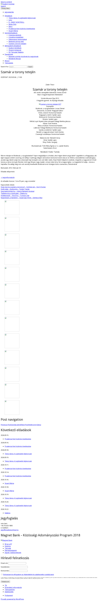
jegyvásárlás (9, 12)
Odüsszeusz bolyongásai (18, 39)
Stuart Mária (13, 31)
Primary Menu (5, 8)
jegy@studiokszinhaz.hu (9, 530)
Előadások (8, 16)
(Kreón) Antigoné (15, 50)
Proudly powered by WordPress (12, 599)
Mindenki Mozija (15, 59)
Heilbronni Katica (31, 425)
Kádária (7, 513)
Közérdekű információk (13, 587)
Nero (10, 26)
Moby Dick (12, 24)
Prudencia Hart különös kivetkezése (22, 29)
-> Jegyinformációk (8, 177)
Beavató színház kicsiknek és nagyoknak (23, 56)
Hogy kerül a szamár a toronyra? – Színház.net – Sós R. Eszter (23, 187)
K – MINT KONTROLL (16, 22)
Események (9, 54)
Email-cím (4, 563)
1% (6, 585)
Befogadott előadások (13, 46)
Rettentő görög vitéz (16, 41)
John (10, 20)
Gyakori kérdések (15, 48)
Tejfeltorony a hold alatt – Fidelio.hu (14, 193)
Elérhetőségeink (11, 550)
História (8, 546)
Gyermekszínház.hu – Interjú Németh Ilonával (17, 191)
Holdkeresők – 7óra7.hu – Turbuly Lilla (15, 195)
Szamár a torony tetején (17, 44)
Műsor (7, 61)
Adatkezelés (9, 592)
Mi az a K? (8, 544)
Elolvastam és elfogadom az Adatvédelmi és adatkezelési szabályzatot (28, 574)
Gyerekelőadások (11, 33)
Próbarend (9, 595)
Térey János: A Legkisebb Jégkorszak (22, 18)
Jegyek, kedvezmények (13, 553)
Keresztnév (5, 571)
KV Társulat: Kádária (16, 52)
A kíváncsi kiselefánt (16, 37)
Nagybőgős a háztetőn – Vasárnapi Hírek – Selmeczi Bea (21, 198)
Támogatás (9, 63)
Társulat (8, 548)
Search (3, 6)
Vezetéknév (5, 567)
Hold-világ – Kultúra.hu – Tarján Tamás (15, 189)
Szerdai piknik (11, 425)
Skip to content (6, 2)
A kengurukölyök (15, 35)
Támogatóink (10, 590)
